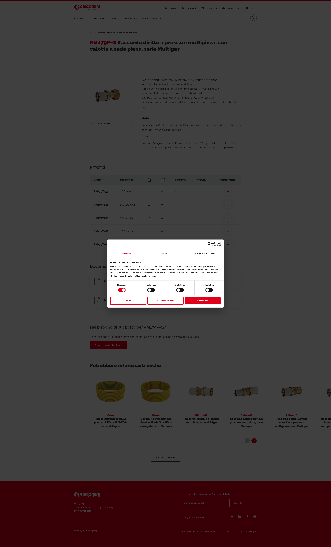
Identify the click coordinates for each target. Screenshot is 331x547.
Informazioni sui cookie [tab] (204, 253)
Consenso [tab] (126, 253)
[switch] (151, 290)
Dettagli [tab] (165, 253)
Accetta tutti (202, 301)
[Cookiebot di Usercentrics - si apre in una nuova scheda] (209, 244)
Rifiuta (128, 301)
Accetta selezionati (165, 301)
